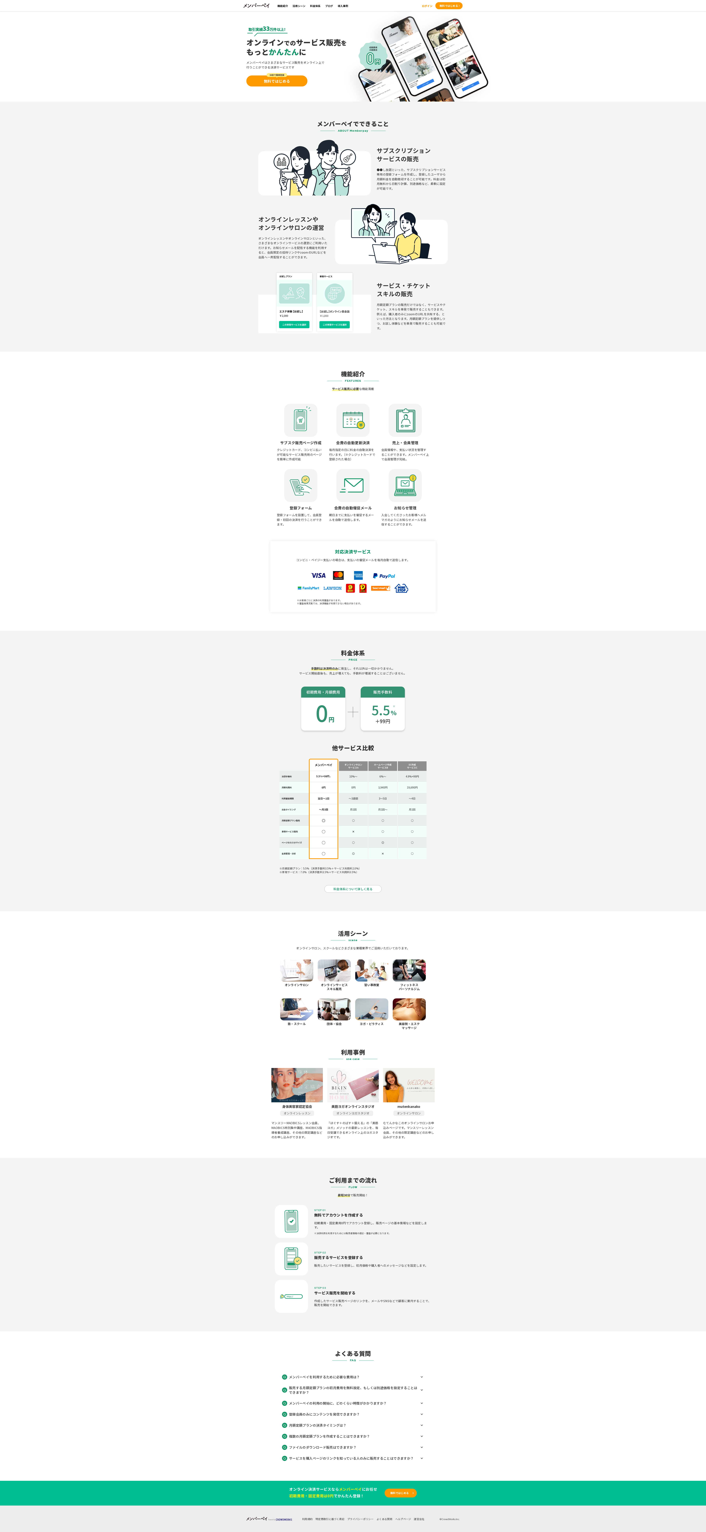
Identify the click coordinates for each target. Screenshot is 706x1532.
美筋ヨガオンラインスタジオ (353, 1106)
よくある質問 (384, 1519)
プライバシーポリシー (360, 1519)
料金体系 (315, 6)
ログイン (427, 6)
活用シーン (299, 6)
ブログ (329, 6)
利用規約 (307, 1519)
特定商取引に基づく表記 (329, 1519)
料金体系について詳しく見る (353, 889)
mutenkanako (408, 1106)
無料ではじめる (449, 6)
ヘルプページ (403, 1519)
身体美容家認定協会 (297, 1106)
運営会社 (419, 1519)
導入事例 (343, 6)
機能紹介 (282, 6)
